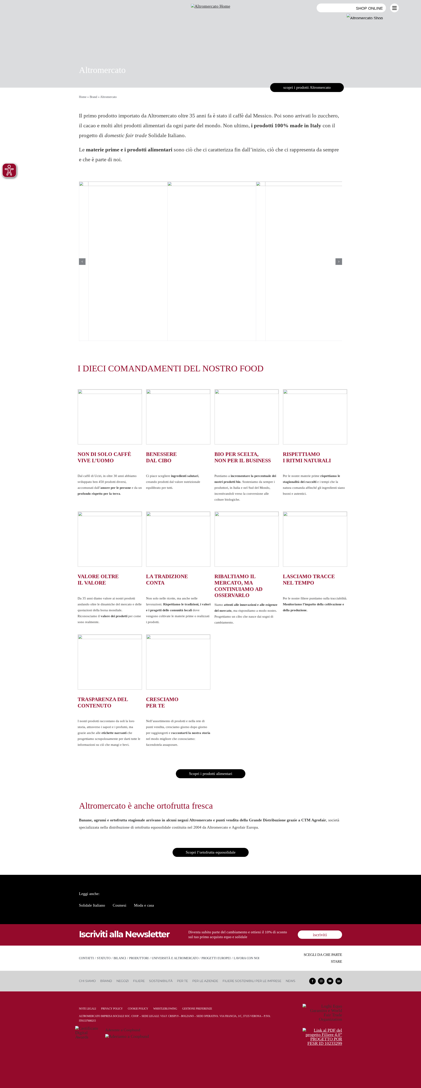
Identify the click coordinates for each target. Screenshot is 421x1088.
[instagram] (321, 981)
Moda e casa (144, 905)
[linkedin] (338, 981)
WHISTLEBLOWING (165, 1008)
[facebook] (312, 981)
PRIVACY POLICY (112, 1008)
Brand (93, 97)
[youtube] (330, 981)
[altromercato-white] (210, 6)
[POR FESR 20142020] (322, 1030)
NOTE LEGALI (87, 1008)
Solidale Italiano (92, 905)
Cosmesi (119, 905)
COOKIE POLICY (138, 1008)
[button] (82, 261)
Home (82, 97)
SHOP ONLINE (369, 8)
